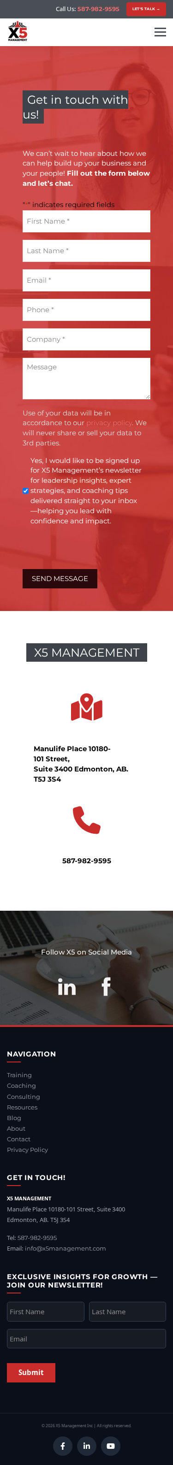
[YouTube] (110, 1446)
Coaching (21, 1085)
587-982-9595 (98, 8)
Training (19, 1075)
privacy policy (109, 422)
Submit (31, 1372)
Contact (18, 1139)
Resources (22, 1107)
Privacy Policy (27, 1149)
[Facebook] (62, 1446)
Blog (14, 1117)
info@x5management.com (65, 1248)
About (16, 1128)
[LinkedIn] (86, 1446)
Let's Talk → (146, 8)
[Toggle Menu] (160, 32)
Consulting (23, 1096)
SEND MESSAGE (60, 578)
